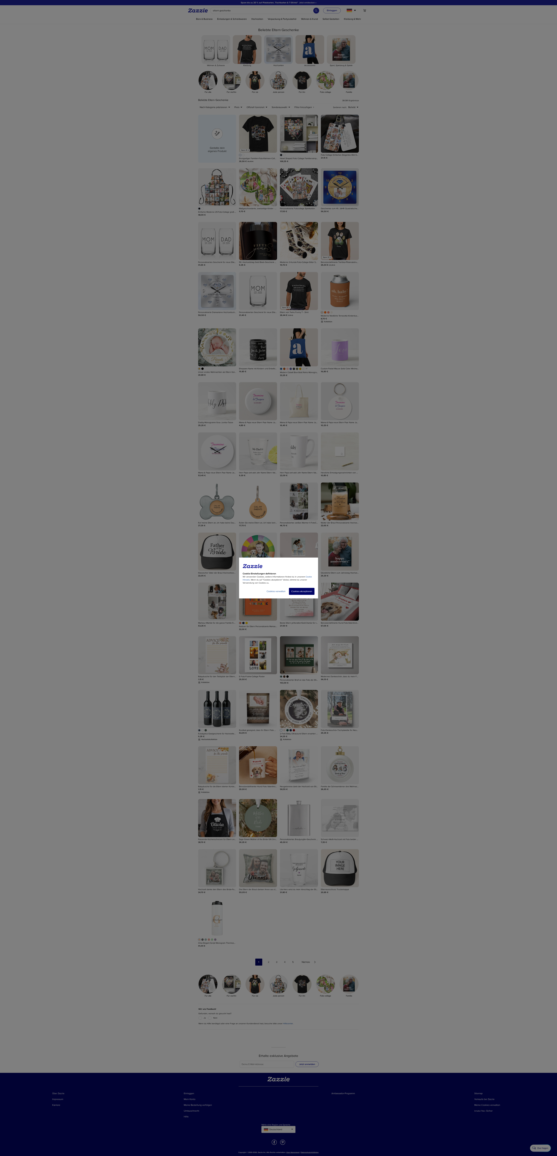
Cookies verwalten (276, 591)
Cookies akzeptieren (301, 591)
